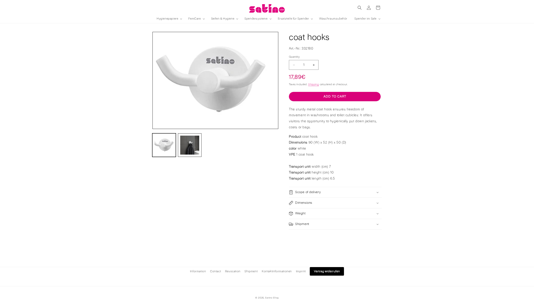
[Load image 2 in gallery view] (190, 145)
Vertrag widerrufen (327, 271)
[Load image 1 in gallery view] (164, 145)
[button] (169, 18)
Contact (215, 271)
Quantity (294, 56)
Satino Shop (272, 297)
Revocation (233, 271)
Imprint (301, 271)
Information (198, 271)
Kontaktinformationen (277, 271)
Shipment (251, 271)
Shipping (313, 84)
